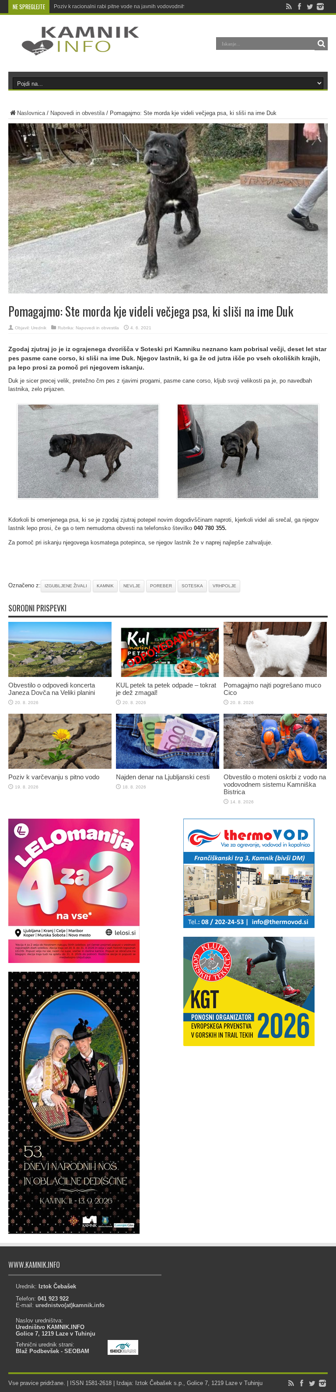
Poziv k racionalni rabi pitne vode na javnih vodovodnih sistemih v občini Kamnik (149, 6)
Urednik (38, 327)
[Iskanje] (321, 43)
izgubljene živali (66, 585)
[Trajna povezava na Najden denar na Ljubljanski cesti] (167, 767)
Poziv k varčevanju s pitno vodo (53, 777)
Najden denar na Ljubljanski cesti (163, 777)
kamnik (105, 585)
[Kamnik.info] (74, 49)
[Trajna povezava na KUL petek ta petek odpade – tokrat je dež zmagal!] (167, 675)
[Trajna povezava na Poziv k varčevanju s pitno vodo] (60, 767)
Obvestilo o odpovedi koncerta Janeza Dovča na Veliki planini (51, 688)
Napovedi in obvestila (77, 113)
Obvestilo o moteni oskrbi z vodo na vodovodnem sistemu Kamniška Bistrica (275, 784)
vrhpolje (224, 585)
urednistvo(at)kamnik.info (70, 1305)
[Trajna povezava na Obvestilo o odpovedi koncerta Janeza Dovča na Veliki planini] (60, 675)
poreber (161, 585)
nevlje (131, 585)
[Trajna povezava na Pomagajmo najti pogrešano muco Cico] (275, 675)
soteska (192, 585)
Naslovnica (31, 113)
